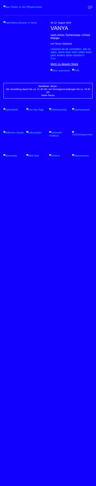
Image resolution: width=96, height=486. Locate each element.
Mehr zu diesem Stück (64, 64)
